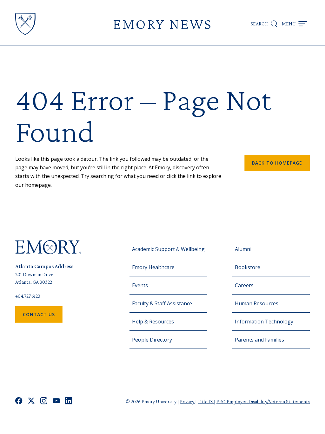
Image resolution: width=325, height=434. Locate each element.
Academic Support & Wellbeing (168, 249)
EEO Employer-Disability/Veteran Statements (263, 401)
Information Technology (264, 321)
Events (140, 285)
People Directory (152, 339)
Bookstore (247, 267)
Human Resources (256, 303)
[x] (31, 401)
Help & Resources (153, 321)
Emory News (162, 23)
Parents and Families (259, 339)
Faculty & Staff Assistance (162, 303)
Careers (244, 285)
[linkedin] (68, 401)
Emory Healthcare (153, 267)
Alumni (243, 249)
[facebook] (19, 401)
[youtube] (56, 401)
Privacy (187, 401)
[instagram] (44, 401)
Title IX (206, 401)
